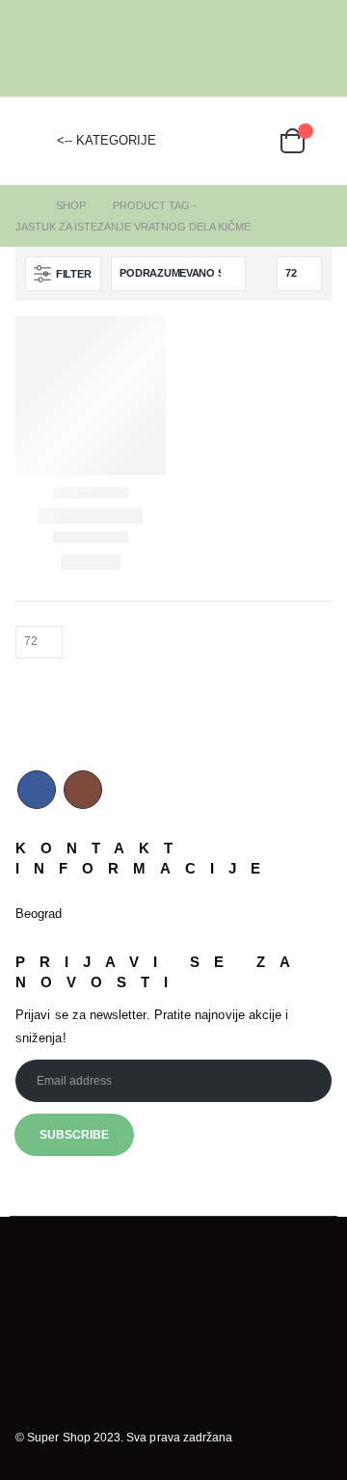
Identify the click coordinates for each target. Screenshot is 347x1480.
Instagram (83, 789)
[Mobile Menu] (29, 140)
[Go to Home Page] (22, 205)
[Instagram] (318, 48)
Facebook (36, 789)
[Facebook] (288, 48)
